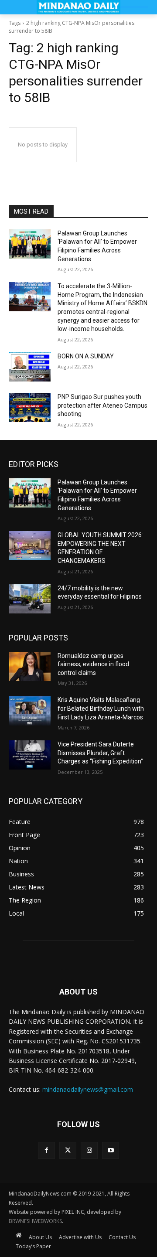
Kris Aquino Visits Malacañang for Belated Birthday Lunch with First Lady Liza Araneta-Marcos (101, 708)
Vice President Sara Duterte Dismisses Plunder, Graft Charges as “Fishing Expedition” (100, 753)
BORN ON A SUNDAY (86, 356)
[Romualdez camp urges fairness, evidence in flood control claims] (30, 666)
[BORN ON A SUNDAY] (30, 367)
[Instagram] (89, 1150)
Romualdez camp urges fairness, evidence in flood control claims (93, 664)
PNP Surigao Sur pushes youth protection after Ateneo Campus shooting (102, 405)
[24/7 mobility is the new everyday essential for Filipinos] (30, 598)
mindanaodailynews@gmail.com (87, 1089)
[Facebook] (46, 1150)
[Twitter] (67, 1150)
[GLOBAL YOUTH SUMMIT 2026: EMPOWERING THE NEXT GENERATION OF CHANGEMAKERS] (30, 545)
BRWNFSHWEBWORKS (35, 1221)
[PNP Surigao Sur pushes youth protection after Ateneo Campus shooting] (30, 407)
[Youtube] (110, 1150)
